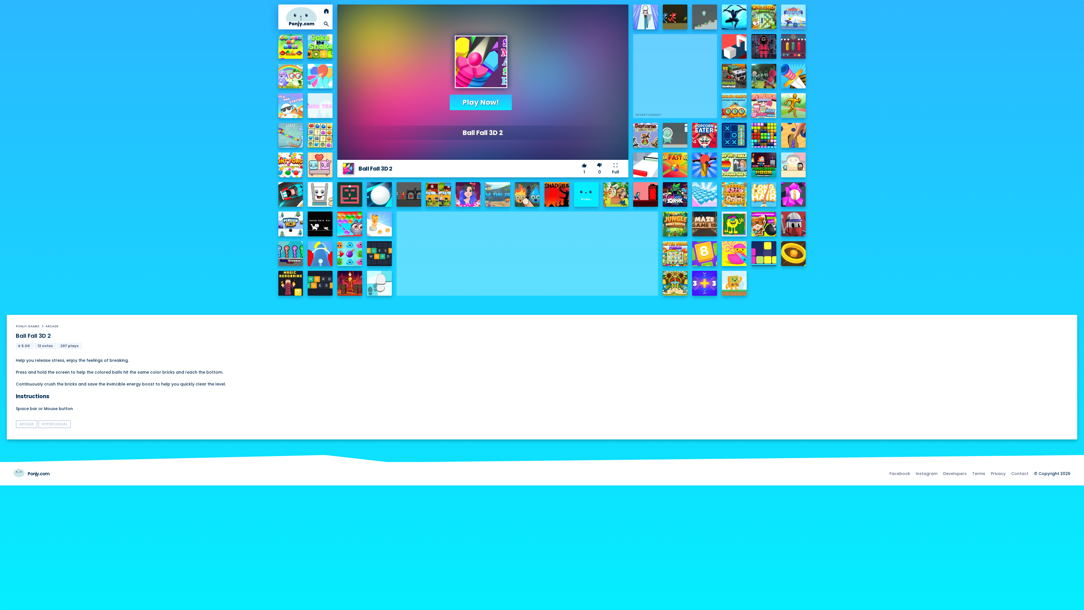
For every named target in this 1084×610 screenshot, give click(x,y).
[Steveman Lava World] (645, 194)
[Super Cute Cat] (320, 224)
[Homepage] (301, 17)
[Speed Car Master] (290, 194)
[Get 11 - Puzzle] (704, 283)
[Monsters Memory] (320, 135)
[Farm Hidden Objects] (616, 194)
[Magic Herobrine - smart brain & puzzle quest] (290, 283)
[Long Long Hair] (763, 194)
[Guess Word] (379, 253)
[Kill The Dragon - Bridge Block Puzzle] (349, 283)
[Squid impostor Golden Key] (793, 164)
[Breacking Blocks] (763, 253)
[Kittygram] (734, 194)
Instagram (926, 473)
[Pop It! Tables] (734, 164)
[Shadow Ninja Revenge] (734, 17)
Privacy (998, 473)
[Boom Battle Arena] (763, 224)
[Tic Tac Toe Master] (734, 135)
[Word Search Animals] (763, 17)
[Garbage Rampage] (734, 76)
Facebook (900, 473)
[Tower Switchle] (320, 253)
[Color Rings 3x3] (793, 253)
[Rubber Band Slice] (734, 253)
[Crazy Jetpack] (793, 17)
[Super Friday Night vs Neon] (675, 194)
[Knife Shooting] (793, 76)
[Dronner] (704, 164)
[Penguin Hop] (290, 224)
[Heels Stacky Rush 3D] (645, 17)
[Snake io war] (290, 135)
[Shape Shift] (734, 46)
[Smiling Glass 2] (320, 194)
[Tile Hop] (379, 283)
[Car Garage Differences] (438, 194)
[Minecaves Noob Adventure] (763, 164)
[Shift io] (645, 164)
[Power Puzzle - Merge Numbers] (704, 253)
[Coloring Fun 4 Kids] (734, 224)
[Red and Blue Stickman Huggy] (675, 17)
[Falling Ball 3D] (379, 194)
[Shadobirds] (557, 194)
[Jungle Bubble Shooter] (675, 224)
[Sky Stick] (793, 105)
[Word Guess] (320, 283)
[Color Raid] (793, 135)
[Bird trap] (320, 105)
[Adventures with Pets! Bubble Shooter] (349, 224)
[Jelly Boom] (349, 253)
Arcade (51, 326)
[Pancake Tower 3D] (379, 224)
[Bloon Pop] (320, 76)
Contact (1019, 473)
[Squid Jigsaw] (763, 46)
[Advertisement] (527, 251)
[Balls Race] (586, 194)
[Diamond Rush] (704, 194)
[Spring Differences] (675, 283)
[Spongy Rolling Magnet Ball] (793, 194)
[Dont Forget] (290, 164)
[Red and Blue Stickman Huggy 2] (409, 194)
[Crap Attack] (793, 224)
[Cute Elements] (527, 194)
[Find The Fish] (497, 194)
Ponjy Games (27, 326)
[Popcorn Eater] (704, 135)
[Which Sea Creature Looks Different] (734, 105)
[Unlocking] (793, 46)
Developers (955, 473)
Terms (978, 473)
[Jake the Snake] (320, 46)
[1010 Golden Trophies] (763, 135)
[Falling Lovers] (320, 164)
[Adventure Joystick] (734, 283)
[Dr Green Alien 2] (675, 135)
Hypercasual (54, 424)
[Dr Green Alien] (704, 17)
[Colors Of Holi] (290, 46)
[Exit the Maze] (349, 194)
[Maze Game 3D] (704, 224)
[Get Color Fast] (675, 164)
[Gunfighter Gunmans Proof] (645, 135)
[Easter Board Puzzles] (675, 253)
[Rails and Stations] (290, 105)
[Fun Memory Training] (763, 105)
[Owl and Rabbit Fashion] (290, 76)
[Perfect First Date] (468, 194)
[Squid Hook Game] (763, 76)
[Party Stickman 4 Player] (290, 253)
